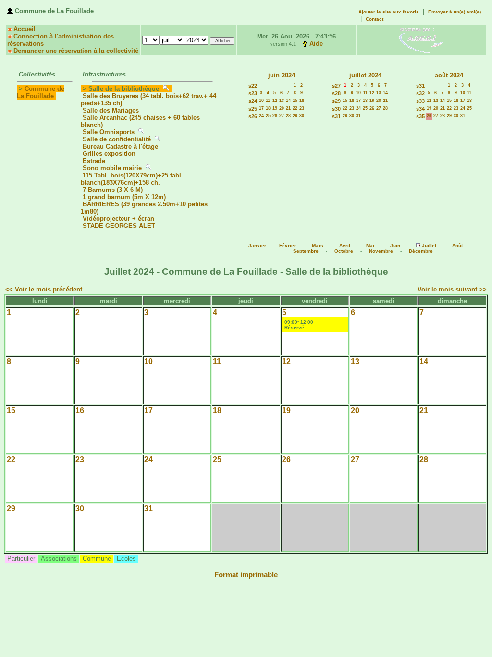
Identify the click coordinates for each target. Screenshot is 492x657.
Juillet (429, 245)
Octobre (343, 250)
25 (268, 116)
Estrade (94, 160)
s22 (252, 85)
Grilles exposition (109, 153)
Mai (370, 245)
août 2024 (449, 75)
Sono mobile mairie (112, 168)
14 (288, 100)
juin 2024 (281, 75)
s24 (252, 101)
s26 (252, 116)
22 (295, 108)
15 (295, 100)
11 (268, 100)
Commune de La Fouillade (40, 92)
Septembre (306, 250)
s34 (420, 109)
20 (281, 108)
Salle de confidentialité (117, 139)
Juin (395, 245)
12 (274, 100)
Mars (317, 245)
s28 (336, 93)
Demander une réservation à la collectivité (75, 50)
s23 (252, 93)
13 (281, 100)
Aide (316, 43)
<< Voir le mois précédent (43, 289)
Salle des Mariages (111, 110)
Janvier (257, 245)
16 (301, 100)
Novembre (381, 250)
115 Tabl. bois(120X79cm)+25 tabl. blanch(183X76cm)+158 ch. (132, 179)
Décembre (421, 250)
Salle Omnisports (109, 132)
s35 (420, 116)
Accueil (24, 29)
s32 (420, 93)
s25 (252, 109)
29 (295, 116)
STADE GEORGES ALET (119, 225)
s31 (336, 116)
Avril (344, 245)
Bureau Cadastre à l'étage (120, 146)
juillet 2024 (365, 75)
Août (457, 245)
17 (261, 108)
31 (358, 116)
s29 (336, 101)
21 (288, 108)
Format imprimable (246, 575)
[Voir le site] (421, 39)
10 (261, 100)
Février (287, 245)
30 (301, 116)
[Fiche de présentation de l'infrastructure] (166, 88)
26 (274, 116)
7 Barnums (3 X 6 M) (114, 189)
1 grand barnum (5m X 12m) (124, 197)
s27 (336, 85)
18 (268, 108)
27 (281, 116)
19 (274, 108)
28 (288, 116)
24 (261, 116)
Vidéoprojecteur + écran (118, 218)
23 (301, 108)
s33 (420, 101)
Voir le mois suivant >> (452, 289)
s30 (336, 109)
